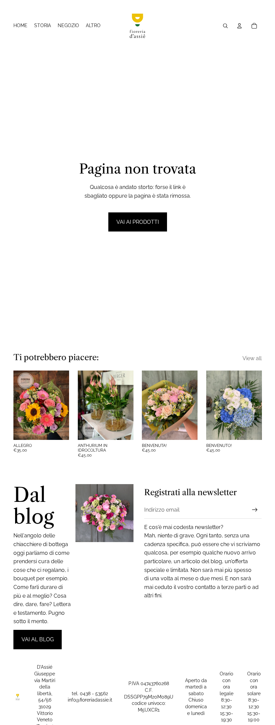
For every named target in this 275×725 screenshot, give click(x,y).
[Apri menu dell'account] (239, 25)
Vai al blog (37, 639)
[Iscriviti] (255, 510)
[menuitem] (93, 25)
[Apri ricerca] (225, 25)
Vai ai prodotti (137, 222)
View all (252, 358)
